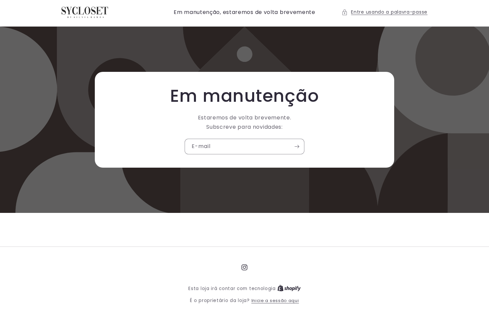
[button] (384, 12)
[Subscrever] (296, 146)
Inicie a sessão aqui (275, 300)
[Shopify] (289, 288)
